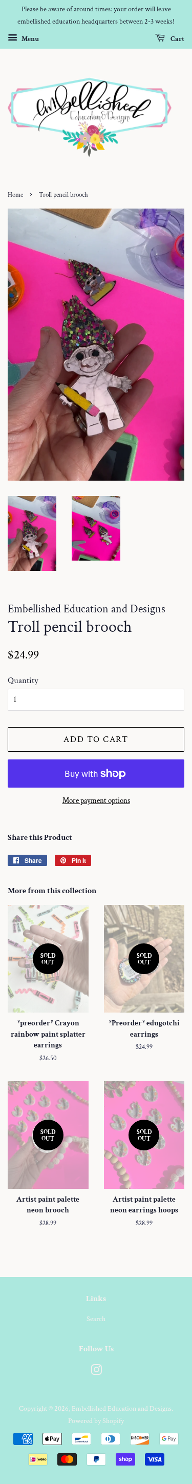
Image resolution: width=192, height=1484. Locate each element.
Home (15, 195)
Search (96, 1319)
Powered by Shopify (96, 1421)
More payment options (96, 801)
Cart (176, 38)
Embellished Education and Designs (122, 1408)
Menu (29, 38)
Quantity (23, 680)
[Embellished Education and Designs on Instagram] (96, 1372)
